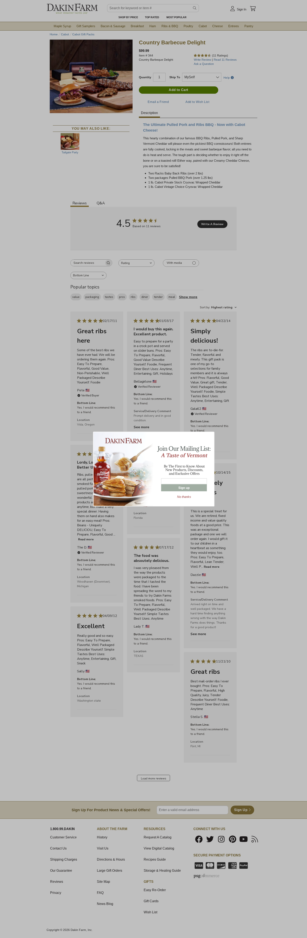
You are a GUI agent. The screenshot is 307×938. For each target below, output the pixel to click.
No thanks (184, 496)
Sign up (184, 488)
